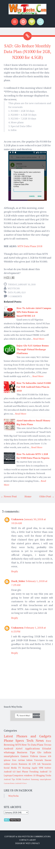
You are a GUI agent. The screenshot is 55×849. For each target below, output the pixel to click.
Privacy (36, 843)
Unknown (17, 519)
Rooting (26, 767)
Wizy (28, 843)
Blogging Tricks (43, 775)
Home (28, 496)
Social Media (10, 767)
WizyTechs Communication (36, 836)
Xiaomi (48, 760)
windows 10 (30, 775)
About (32, 840)
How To (26, 744)
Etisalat (46, 748)
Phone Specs (14, 740)
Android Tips (9, 779)
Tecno (47, 744)
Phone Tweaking (30, 771)
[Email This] (5, 277)
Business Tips (26, 752)
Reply (14, 571)
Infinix (29, 760)
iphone (7, 760)
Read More (38, 338)
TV (19, 767)
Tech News (35, 740)
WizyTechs (14, 288)
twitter (48, 767)
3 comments (15, 296)
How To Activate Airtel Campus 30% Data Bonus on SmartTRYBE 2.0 (33, 312)
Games (24, 756)
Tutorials (38, 760)
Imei (19, 771)
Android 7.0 (45, 771)
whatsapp (9, 752)
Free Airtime (18, 760)
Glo (23, 292)
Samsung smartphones (41, 779)
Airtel (19, 748)
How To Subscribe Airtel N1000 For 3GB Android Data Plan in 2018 (33, 386)
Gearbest (26, 779)
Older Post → (46, 496)
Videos (34, 756)
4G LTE (32, 763)
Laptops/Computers (13, 775)
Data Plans (14, 292)
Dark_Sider (18, 581)
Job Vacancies (44, 763)
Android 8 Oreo (21, 783)
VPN (41, 767)
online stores (10, 763)
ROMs (18, 779)
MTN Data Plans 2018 (29, 246)
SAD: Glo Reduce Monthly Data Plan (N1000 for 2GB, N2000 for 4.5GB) (27, 51)
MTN (18, 744)
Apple (34, 767)
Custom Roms (9, 783)
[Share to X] (10, 277)
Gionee (42, 756)
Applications (32, 748)
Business (23, 763)
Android (8, 748)
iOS (49, 756)
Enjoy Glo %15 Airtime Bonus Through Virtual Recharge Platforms (32, 349)
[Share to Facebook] (13, 277)
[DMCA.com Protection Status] (12, 820)
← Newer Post (9, 496)
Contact (23, 840)
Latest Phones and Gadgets (27, 736)
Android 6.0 (9, 771)
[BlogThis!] (7, 277)
